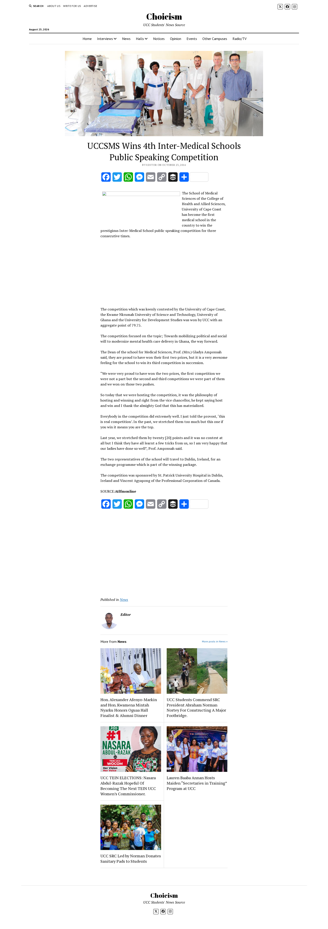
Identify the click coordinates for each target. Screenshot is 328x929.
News (126, 38)
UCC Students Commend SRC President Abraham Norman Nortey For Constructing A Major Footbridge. (196, 707)
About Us (53, 6)
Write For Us (72, 6)
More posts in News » (215, 641)
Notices (159, 38)
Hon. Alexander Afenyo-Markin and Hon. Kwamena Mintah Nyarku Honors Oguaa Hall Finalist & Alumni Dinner (128, 707)
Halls (140, 38)
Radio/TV (240, 38)
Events (192, 38)
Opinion (175, 38)
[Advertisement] (164, 272)
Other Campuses (214, 38)
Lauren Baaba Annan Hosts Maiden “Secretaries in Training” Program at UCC (197, 783)
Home (87, 38)
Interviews (105, 38)
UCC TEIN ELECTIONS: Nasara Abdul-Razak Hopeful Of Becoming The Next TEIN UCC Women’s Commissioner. (128, 785)
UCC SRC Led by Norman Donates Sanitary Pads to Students (130, 858)
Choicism (164, 16)
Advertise (90, 6)
